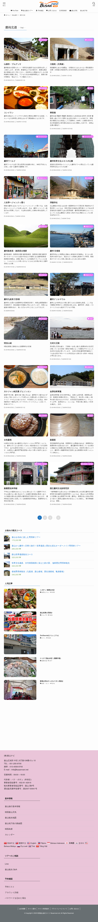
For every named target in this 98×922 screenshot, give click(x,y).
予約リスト (9, 886)
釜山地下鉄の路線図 (13, 823)
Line (7, 863)
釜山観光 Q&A (11, 869)
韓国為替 (9, 829)
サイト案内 (32, 908)
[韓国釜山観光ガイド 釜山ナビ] (49, 4)
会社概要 (22, 908)
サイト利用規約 (43, 908)
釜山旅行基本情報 (12, 806)
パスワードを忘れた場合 (15, 898)
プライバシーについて (59, 908)
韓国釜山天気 (10, 812)
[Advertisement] (49, 728)
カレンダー (9, 834)
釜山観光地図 (10, 817)
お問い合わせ (74, 908)
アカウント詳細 (11, 892)
